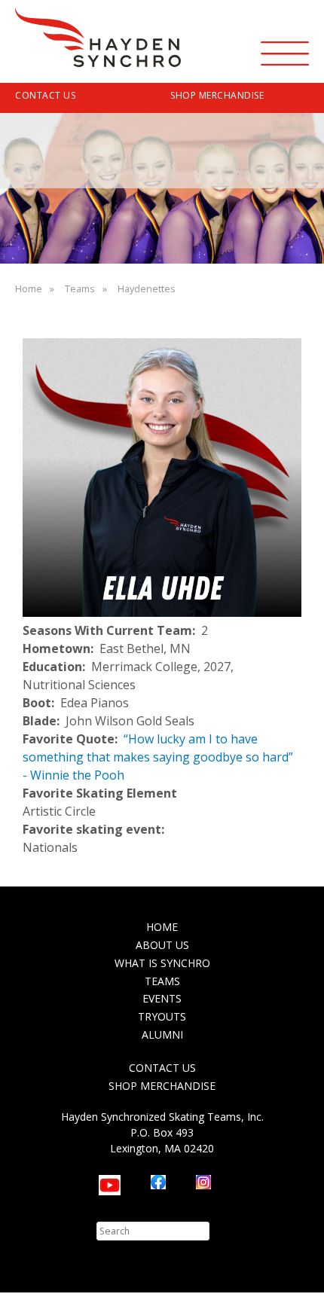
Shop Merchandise (217, 95)
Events (162, 998)
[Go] (220, 1231)
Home (28, 288)
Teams (80, 288)
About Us (162, 945)
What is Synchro (162, 963)
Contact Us (45, 95)
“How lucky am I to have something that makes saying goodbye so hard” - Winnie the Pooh (158, 757)
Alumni (162, 1034)
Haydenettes (147, 288)
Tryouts (162, 1016)
